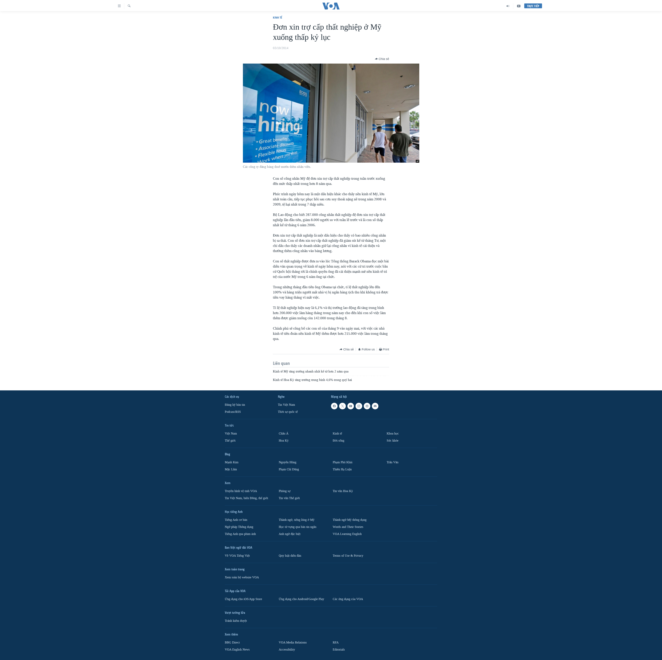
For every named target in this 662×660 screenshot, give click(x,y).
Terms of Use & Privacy (348, 555)
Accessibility (287, 649)
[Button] (382, 59)
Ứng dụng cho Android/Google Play (301, 599)
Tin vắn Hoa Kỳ (343, 491)
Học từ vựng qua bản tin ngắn (297, 527)
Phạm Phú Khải (342, 462)
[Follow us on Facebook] (334, 406)
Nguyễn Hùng (287, 462)
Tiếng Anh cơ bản (236, 520)
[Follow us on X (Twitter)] (342, 406)
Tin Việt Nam (286, 405)
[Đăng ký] (375, 406)
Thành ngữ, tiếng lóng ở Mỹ (296, 520)
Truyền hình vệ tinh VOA (241, 491)
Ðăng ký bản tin (235, 405)
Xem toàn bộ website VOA (242, 577)
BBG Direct (232, 642)
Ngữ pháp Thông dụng (239, 527)
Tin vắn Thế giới (289, 498)
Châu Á (283, 434)
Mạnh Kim (231, 462)
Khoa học (393, 434)
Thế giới (230, 441)
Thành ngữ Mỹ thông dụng (350, 520)
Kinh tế (277, 17)
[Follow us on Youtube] (350, 406)
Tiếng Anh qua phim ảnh (240, 534)
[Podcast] (367, 406)
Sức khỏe (392, 441)
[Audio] (508, 6)
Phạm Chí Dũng (289, 469)
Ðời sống (338, 441)
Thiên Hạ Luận (342, 469)
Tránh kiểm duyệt (236, 621)
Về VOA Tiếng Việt (237, 555)
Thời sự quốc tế (288, 412)
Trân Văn (392, 462)
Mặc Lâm (231, 469)
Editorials (339, 649)
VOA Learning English (347, 534)
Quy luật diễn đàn (290, 555)
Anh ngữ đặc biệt (289, 534)
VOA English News (237, 649)
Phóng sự (284, 491)
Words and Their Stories (348, 527)
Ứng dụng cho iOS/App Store (243, 599)
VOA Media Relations (293, 642)
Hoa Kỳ (284, 441)
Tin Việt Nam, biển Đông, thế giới (246, 498)
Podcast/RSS (233, 412)
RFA (336, 642)
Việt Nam (231, 434)
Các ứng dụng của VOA (348, 599)
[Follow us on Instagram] (358, 406)
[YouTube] (518, 6)
